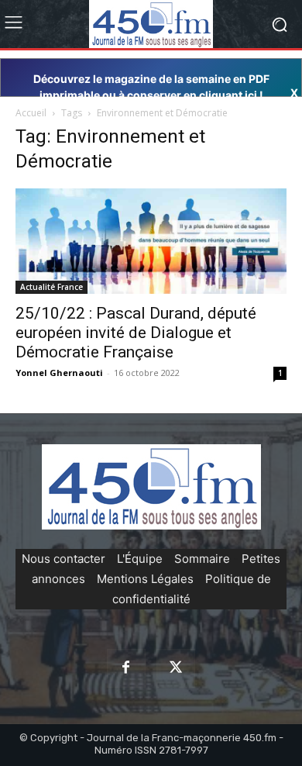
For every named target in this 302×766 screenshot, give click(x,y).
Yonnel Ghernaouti (59, 372)
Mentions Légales (145, 578)
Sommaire (202, 558)
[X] (175, 668)
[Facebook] (126, 668)
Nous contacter (63, 558)
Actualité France (51, 286)
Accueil (30, 112)
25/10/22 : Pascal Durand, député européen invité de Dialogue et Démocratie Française (135, 332)
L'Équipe (140, 558)
